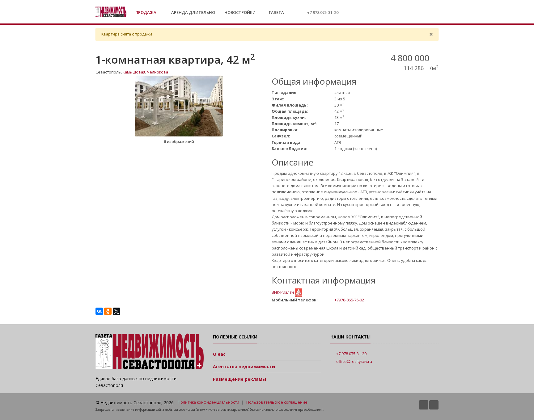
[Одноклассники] (108, 311)
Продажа (146, 12)
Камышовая (134, 72)
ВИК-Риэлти (283, 292)
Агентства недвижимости (244, 366)
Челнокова (157, 72)
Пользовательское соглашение (276, 402)
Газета (276, 12)
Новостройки (240, 12)
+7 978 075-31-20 (322, 12)
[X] (116, 311)
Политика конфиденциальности (208, 402)
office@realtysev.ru (354, 361)
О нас (219, 354)
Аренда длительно (193, 12)
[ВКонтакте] (99, 311)
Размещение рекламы (239, 379)
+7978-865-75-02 (349, 300)
